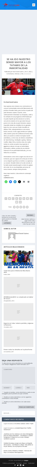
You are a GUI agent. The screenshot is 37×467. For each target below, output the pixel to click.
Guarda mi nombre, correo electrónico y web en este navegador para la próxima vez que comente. (18, 392)
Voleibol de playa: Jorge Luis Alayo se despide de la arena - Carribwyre (18, 444)
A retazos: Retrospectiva (15, 452)
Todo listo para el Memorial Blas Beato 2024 (17, 271)
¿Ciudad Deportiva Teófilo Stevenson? (17, 428)
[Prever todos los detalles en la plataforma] (18, 338)
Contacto (19, 463)
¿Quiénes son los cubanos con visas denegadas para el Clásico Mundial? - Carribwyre (18, 434)
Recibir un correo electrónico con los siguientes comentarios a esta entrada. (17, 397)
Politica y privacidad (9, 463)
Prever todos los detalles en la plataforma (18, 349)
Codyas (26, 460)
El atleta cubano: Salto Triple (24, 423)
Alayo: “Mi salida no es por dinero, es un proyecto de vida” (18, 445)
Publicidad (31, 463)
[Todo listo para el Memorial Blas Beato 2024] (18, 259)
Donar (25, 463)
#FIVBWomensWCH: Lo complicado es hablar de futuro (18, 297)
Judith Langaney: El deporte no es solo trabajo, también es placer (18, 437)
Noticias (17, 74)
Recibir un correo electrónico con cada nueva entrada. (16, 402)
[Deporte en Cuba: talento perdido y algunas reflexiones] (18, 312)
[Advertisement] (18, 29)
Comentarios (10, 74)
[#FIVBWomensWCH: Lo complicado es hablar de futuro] (18, 285)
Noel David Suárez (18, 71)
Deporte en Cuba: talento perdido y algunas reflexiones (18, 324)
